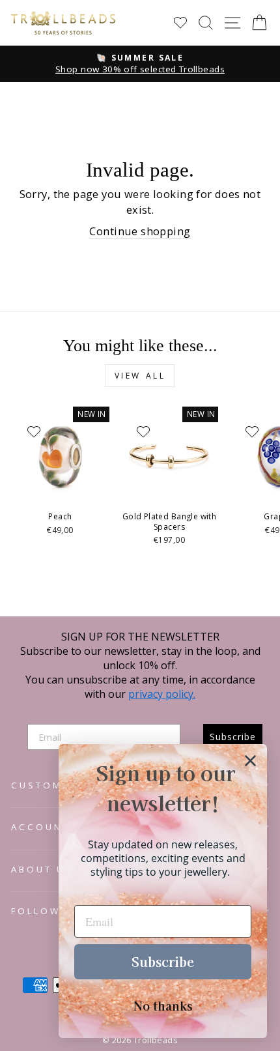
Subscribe (163, 961)
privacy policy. (161, 694)
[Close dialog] (250, 760)
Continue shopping (139, 230)
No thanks (163, 1005)
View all (140, 375)
